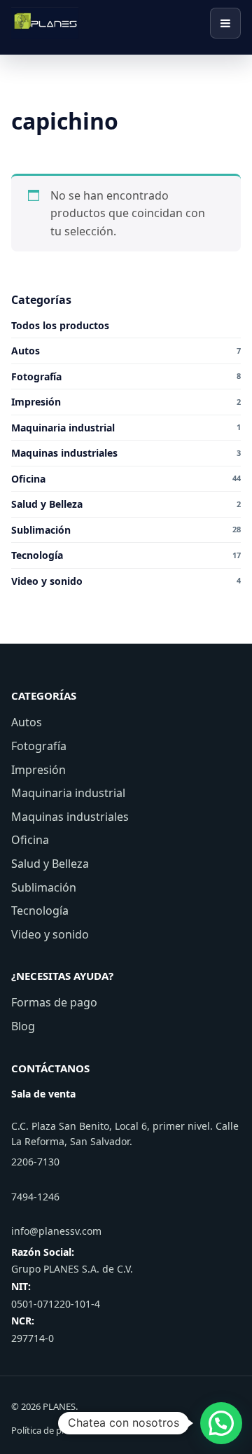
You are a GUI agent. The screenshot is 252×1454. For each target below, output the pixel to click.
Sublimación (43, 887)
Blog (23, 1026)
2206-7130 (35, 1161)
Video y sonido (50, 934)
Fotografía (38, 746)
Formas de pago (54, 1002)
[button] (221, 1423)
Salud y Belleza (50, 863)
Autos (26, 722)
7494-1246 (35, 1196)
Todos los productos (60, 325)
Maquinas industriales (70, 816)
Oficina (30, 839)
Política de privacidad (55, 1430)
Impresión (38, 769)
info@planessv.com (56, 1231)
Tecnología (40, 910)
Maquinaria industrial (68, 793)
